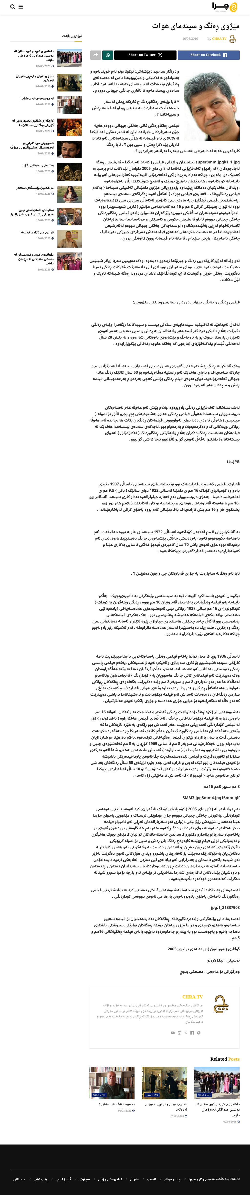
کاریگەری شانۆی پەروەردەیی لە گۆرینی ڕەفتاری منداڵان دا (33, 123)
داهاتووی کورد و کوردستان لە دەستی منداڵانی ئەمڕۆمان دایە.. (218, 1110)
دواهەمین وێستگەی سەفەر (35, 187)
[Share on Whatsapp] (107, 55)
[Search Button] (12, 7)
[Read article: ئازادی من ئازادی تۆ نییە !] (69, 239)
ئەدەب (151, 1179)
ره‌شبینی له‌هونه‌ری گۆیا (38, 165)
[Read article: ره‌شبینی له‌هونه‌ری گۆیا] (69, 172)
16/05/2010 (190, 39)
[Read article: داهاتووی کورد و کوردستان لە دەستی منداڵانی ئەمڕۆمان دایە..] (217, 1083)
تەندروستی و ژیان (110, 1179)
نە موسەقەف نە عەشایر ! (117, 1104)
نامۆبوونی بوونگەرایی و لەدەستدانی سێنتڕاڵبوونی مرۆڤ (32, 145)
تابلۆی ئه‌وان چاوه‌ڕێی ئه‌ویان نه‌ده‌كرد (166, 1107)
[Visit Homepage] (224, 7)
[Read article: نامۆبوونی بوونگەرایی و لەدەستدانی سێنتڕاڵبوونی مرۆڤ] (69, 150)
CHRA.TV (219, 39)
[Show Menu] (21, 7)
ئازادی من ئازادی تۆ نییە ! (37, 232)
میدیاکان (19, 1179)
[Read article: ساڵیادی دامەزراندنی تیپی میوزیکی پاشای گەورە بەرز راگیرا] (69, 216)
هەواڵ (134, 1179)
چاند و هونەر (172, 1179)
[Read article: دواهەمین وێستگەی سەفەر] (69, 194)
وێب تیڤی (40, 1179)
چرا (227, 1179)
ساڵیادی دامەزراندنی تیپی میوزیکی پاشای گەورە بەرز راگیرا (32, 212)
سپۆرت (85, 1179)
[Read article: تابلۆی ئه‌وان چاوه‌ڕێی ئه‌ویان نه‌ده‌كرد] (164, 1083)
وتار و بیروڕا (204, 1095)
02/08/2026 (230, 1122)
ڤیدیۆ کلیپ (63, 1179)
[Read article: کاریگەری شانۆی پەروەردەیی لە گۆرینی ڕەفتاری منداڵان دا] (69, 127)
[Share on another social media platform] (95, 55)
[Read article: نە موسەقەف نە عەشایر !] (112, 1083)
